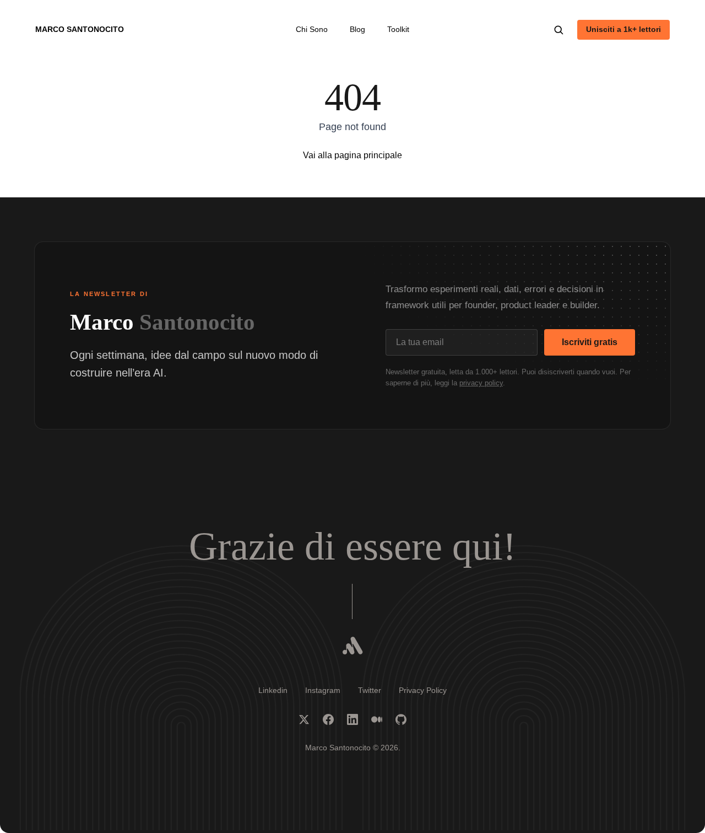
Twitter (369, 690)
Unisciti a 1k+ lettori (623, 29)
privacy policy (481, 383)
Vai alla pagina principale (352, 155)
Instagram (322, 690)
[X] (304, 719)
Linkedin (273, 690)
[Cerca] (558, 30)
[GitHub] (400, 719)
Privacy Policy (423, 690)
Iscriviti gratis (589, 342)
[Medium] (376, 719)
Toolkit (398, 29)
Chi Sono (312, 29)
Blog (357, 29)
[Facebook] (328, 719)
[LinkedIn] (352, 719)
